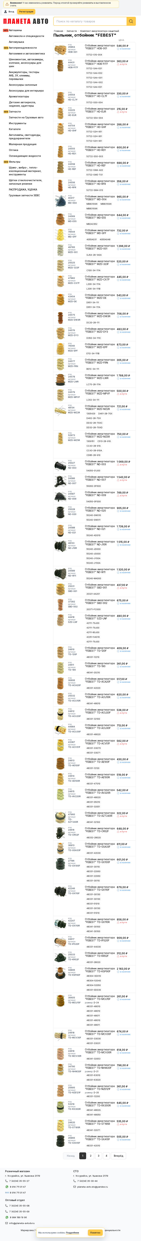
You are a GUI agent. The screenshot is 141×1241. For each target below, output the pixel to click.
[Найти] (131, 21)
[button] (118, 1155)
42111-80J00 (92, 632)
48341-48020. (93, 1110)
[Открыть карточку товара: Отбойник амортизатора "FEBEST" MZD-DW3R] (60, 318)
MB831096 (91, 204)
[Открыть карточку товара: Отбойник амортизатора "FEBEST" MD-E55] (60, 219)
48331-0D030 (93, 990)
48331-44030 (93, 946)
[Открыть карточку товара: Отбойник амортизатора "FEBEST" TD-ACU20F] (60, 714)
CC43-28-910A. (94, 450)
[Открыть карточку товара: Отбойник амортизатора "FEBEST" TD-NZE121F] (60, 1091)
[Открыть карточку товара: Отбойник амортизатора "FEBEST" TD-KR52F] (60, 958)
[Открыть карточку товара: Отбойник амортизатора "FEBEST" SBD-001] (60, 589)
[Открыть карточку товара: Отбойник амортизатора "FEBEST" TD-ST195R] (60, 1125)
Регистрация (26, 11)
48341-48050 (93, 1114)
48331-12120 (92, 768)
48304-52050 (93, 985)
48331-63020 (93, 1080)
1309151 (90, 441)
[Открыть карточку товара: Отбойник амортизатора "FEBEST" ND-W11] (60, 574)
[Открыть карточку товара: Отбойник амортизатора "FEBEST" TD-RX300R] (60, 1107)
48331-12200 (93, 1096)
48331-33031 (93, 1043)
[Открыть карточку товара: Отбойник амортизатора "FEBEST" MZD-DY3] (60, 333)
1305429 (90, 413)
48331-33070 (93, 748)
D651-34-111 (92, 302)
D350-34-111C (93, 338)
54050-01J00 (93, 470)
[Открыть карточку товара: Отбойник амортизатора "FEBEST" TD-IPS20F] (60, 942)
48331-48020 (93, 734)
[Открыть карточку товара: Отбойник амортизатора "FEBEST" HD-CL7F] (60, 98)
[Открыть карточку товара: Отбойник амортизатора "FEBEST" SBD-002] (60, 605)
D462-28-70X (93, 418)
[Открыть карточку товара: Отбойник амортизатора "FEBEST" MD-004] (60, 201)
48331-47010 (93, 783)
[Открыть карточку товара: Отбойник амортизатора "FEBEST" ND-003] (60, 466)
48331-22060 (93, 871)
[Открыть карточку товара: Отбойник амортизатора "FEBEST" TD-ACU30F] (60, 730)
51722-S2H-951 (94, 131)
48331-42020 (93, 688)
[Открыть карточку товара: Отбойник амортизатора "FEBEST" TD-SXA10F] (60, 1141)
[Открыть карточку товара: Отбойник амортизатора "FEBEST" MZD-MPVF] (60, 395)
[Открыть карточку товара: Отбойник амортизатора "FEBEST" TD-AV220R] (60, 794)
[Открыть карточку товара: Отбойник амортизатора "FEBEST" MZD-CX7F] (60, 281)
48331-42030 (93, 853)
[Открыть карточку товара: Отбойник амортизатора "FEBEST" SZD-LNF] (60, 620)
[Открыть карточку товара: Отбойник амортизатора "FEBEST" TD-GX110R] (60, 924)
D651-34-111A (93, 307)
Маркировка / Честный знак (35, 1230)
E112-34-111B (92, 353)
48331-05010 (93, 802)
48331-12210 (92, 657)
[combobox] (94, 21)
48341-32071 (93, 1130)
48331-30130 (93, 894)
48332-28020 (93, 837)
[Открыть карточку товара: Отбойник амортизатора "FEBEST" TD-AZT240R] (60, 817)
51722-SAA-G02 (94, 82)
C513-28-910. (104, 441)
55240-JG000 (93, 553)
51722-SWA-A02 (94, 170)
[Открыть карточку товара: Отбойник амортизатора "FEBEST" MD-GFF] (60, 235)
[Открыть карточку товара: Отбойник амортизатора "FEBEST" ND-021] (60, 531)
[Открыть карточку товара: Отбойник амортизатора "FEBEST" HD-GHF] (60, 129)
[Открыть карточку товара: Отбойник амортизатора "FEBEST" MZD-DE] (60, 300)
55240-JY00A (93, 558)
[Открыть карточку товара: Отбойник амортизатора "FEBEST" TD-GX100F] (60, 864)
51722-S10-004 (94, 54)
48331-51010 (93, 903)
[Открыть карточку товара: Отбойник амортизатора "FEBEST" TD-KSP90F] (60, 973)
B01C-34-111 (92, 369)
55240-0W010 (93, 515)
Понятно (95, 1232)
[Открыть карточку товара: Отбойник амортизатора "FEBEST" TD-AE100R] (60, 779)
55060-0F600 (93, 486)
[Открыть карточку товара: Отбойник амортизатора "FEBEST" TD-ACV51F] (60, 745)
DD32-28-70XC (94, 423)
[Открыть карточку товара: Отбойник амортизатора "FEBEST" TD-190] (60, 668)
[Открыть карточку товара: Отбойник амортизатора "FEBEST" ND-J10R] (60, 546)
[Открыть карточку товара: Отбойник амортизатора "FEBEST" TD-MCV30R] (60, 1054)
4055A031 (91, 239)
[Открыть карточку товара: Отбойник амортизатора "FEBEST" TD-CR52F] (60, 833)
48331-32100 (93, 719)
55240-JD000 (93, 549)
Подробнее (72, 1232)
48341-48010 (93, 703)
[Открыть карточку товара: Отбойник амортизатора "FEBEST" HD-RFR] (60, 185)
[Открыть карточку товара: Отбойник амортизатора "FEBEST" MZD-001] (60, 250)
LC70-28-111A (93, 384)
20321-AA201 (93, 594)
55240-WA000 (93, 578)
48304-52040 (93, 980)
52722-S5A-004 (94, 118)
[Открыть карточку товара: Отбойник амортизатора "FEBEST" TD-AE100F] (60, 763)
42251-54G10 (93, 637)
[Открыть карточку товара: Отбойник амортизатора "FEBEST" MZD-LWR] (60, 380)
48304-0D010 (93, 976)
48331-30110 (93, 866)
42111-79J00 (92, 623)
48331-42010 (93, 1145)
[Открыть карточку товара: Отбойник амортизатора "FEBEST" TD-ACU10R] (60, 699)
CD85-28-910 (93, 455)
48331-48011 (93, 1015)
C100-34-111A (93, 270)
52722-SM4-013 (94, 190)
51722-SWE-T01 (94, 174)
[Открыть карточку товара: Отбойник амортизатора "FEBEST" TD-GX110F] (60, 891)
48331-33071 (93, 752)
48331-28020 (93, 962)
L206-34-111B (93, 288)
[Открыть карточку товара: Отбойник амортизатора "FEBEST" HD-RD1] (60, 152)
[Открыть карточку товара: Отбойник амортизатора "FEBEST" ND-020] (60, 512)
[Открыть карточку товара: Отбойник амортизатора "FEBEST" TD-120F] (60, 652)
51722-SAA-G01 (94, 77)
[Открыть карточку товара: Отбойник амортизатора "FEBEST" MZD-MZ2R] (60, 411)
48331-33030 (93, 1038)
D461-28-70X (105, 413)
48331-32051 (93, 806)
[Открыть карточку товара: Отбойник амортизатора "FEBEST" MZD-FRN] (60, 364)
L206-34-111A (93, 284)
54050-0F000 (93, 501)
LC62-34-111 (92, 400)
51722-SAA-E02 (94, 73)
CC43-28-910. (93, 446)
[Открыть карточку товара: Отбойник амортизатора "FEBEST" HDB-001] (60, 50)
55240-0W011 (93, 520)
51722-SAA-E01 (94, 68)
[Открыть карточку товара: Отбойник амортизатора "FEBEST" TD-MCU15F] (60, 1001)
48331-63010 (93, 1075)
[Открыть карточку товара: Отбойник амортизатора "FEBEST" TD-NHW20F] (60, 1069)
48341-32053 (93, 1058)
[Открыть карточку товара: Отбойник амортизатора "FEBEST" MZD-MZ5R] (60, 438)
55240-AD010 (93, 535)
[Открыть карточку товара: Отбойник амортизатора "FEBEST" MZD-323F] (60, 266)
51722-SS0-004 (94, 102)
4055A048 (105, 239)
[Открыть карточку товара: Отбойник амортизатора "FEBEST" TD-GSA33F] (60, 848)
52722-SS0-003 (94, 156)
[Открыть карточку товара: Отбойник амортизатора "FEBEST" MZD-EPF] (60, 349)
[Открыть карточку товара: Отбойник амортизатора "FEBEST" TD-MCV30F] (60, 1036)
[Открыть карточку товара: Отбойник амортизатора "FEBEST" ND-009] (60, 497)
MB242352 (91, 224)
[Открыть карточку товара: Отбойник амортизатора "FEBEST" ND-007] (60, 481)
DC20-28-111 (92, 322)
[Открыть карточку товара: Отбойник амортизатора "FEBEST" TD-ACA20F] (60, 683)
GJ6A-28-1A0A (94, 255)
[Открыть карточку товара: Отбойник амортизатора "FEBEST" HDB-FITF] (60, 65)
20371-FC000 (93, 609)
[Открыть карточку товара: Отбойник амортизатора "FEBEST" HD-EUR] (60, 113)
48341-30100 (93, 926)
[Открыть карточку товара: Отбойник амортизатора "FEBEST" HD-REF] (60, 167)
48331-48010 (93, 1006)
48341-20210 (93, 672)
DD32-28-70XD (94, 427)
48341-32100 (93, 822)
